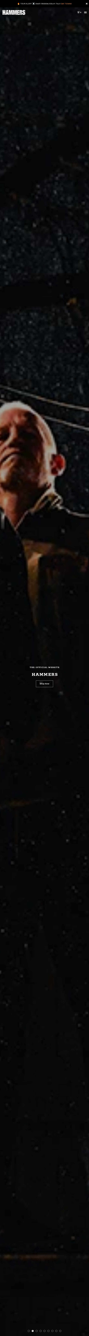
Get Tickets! (66, 4)
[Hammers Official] (14, 12)
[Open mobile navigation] (85, 12)
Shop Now (44, 684)
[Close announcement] (87, 4)
